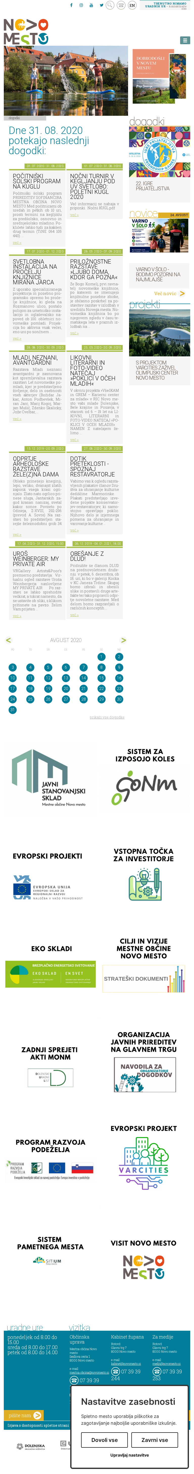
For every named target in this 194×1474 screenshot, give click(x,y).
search (110, 5)
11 (30, 678)
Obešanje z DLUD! (87, 556)
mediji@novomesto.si (167, 1364)
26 (48, 699)
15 (101, 678)
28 (83, 699)
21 (83, 688)
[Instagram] (81, 5)
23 (119, 688)
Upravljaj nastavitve (129, 1455)
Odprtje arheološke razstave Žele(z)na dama (36, 466)
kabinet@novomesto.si (126, 1364)
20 (66, 688)
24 (12, 699)
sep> (123, 640)
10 (12, 678)
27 (66, 699)
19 (48, 688)
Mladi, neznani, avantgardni (35, 360)
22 (101, 688)
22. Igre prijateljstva (152, 186)
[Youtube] (91, 5)
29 (101, 699)
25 (30, 699)
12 (48, 678)
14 (83, 678)
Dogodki (14, 118)
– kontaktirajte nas (165, 6)
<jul (9, 640)
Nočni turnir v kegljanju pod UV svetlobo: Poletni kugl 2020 (92, 187)
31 (12, 709)
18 (30, 688)
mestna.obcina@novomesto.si (89, 1372)
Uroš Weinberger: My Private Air (36, 559)
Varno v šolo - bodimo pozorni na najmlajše (158, 274)
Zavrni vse (154, 1440)
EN (132, 5)
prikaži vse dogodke (107, 717)
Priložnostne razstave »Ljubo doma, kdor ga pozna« (93, 269)
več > (17, 242)
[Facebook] (71, 5)
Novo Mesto (38, 31)
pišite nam (20, 1415)
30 (119, 699)
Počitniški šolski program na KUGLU (37, 181)
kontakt (121, 5)
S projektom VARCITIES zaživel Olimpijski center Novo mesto (157, 370)
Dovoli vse (104, 1440)
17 (12, 688)
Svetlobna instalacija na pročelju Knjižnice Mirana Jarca (35, 272)
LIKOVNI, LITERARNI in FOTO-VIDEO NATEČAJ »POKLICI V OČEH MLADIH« (92, 370)
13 (66, 678)
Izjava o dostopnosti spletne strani (38, 1425)
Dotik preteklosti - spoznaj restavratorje (92, 466)
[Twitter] (101, 5)
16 (119, 678)
